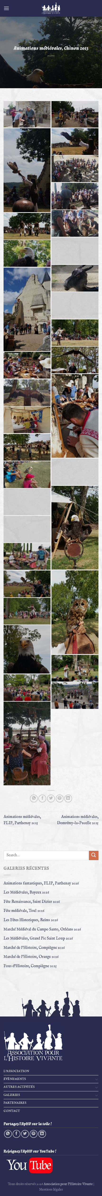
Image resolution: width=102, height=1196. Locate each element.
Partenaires (15, 1103)
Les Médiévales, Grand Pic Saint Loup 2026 (38, 938)
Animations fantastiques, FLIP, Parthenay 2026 (41, 883)
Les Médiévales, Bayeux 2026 (26, 892)
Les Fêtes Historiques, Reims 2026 (31, 920)
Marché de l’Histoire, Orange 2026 (31, 957)
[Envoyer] (93, 855)
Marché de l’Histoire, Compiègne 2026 (34, 947)
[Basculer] (96, 1079)
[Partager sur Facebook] (42, 798)
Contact (12, 1111)
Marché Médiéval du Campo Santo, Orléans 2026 (42, 929)
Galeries (12, 1095)
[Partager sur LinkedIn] (68, 798)
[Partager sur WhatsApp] (34, 798)
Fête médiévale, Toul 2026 (24, 911)
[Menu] (6, 8)
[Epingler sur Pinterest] (60, 798)
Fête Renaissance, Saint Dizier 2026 (32, 901)
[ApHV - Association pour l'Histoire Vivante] (51, 8)
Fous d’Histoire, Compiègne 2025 (30, 966)
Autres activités (19, 1087)
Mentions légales (51, 1189)
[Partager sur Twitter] (51, 798)
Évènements (15, 1079)
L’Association (16, 1071)
